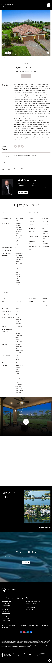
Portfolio (23, 625)
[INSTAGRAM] (24, 632)
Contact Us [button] (26, 562)
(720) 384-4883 (34, 187)
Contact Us (5, 627)
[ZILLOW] (31, 632)
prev (6, 53)
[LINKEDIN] (27, 632)
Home (3, 625)
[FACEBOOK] (21, 632)
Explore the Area (44, 527)
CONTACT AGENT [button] (23, 192)
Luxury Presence (31, 654)
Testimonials (45, 625)
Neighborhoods (33, 625)
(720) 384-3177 (5, 618)
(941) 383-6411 (29, 609)
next (9, 53)
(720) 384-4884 (5, 603)
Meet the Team (13, 625)
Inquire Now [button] (26, 75)
